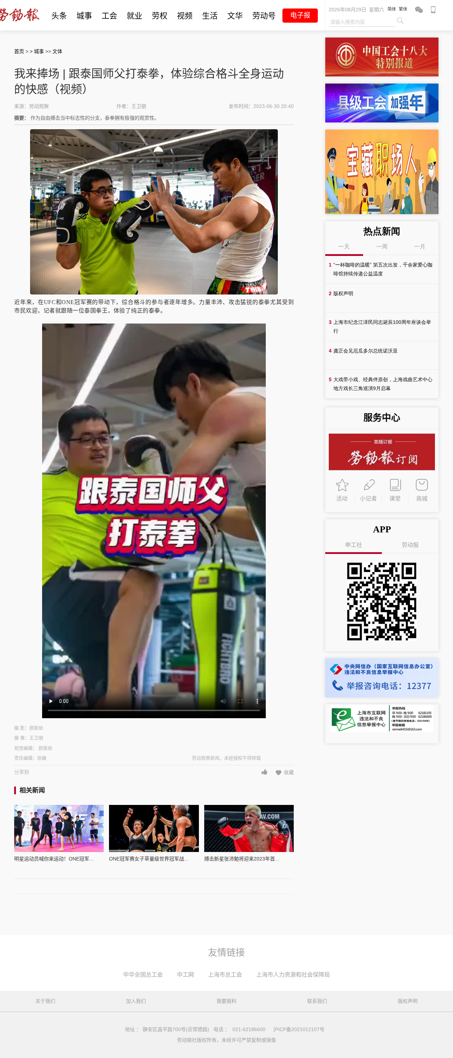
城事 (84, 15)
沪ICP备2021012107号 (299, 1029)
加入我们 (136, 1001)
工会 (109, 15)
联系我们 (317, 1001)
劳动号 (264, 15)
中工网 (185, 975)
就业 (134, 15)
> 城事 (37, 51)
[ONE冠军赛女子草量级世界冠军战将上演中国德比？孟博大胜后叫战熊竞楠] (154, 828)
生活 (210, 15)
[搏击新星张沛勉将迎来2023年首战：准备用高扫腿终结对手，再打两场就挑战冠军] (249, 828)
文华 (235, 15)
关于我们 (45, 1001)
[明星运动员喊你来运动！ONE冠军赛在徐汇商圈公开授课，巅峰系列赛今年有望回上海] (59, 828)
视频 (185, 15)
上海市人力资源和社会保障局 (293, 975)
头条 (59, 15)
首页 (19, 51)
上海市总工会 (225, 975)
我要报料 (226, 1001)
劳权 (159, 15)
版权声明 (408, 1001)
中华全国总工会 (143, 975)
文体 (57, 51)
